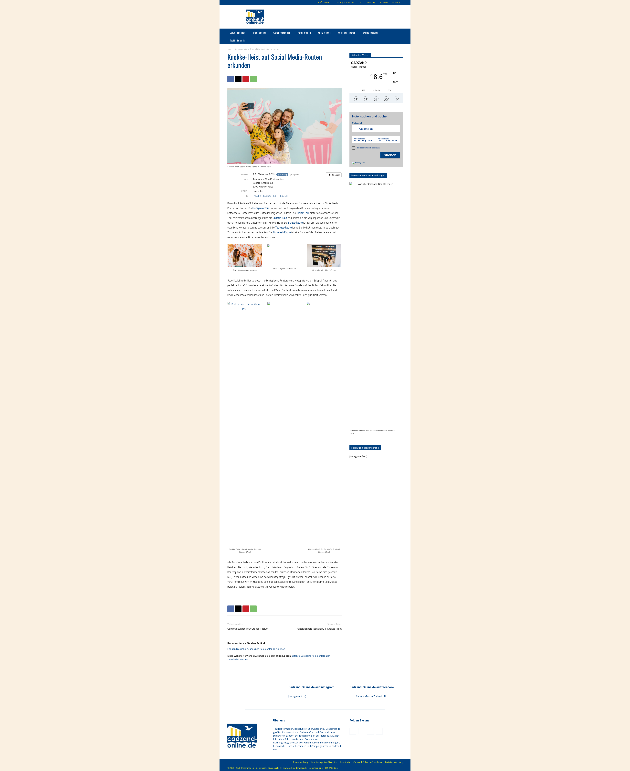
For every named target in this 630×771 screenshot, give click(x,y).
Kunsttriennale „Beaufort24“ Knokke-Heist (319, 628)
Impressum (383, 2)
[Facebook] (234, 2)
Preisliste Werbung (394, 762)
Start (229, 49)
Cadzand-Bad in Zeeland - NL (371, 696)
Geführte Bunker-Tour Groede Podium (247, 628)
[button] (229, 2)
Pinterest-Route (282, 232)
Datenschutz (397, 2)
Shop (362, 2)
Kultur (283, 196)
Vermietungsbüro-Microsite (324, 762)
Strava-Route (295, 222)
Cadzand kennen (237, 32)
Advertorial (345, 762)
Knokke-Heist (270, 196)
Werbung (371, 2)
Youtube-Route (283, 227)
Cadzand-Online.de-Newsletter (367, 762)
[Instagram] (240, 2)
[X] (238, 79)
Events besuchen (370, 32)
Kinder (257, 196)
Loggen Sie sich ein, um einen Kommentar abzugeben (256, 648)
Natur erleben (304, 32)
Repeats (295, 174)
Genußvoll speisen (281, 32)
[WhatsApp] (253, 79)
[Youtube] (251, 2)
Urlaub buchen (259, 32)
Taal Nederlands (237, 40)
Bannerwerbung (300, 762)
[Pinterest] (245, 2)
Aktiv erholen (324, 32)
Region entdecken (346, 32)
